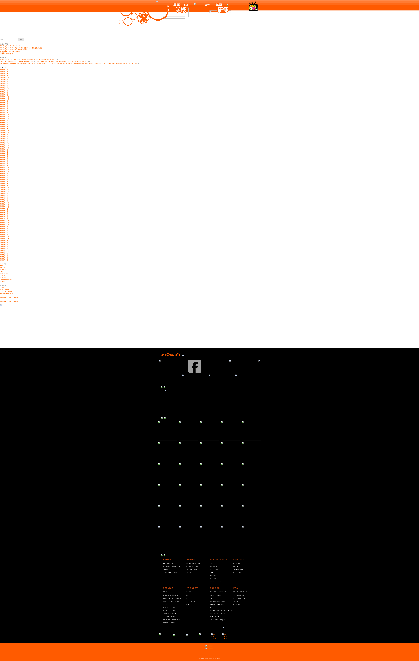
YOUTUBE (214, 575)
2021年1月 (4, 142)
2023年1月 (4, 112)
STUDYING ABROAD (170, 595)
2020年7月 (4, 154)
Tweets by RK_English (9, 297)
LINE (212, 563)
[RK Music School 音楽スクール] (202, 636)
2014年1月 (4, 234)
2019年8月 (4, 173)
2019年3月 (4, 181)
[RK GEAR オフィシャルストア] (225, 636)
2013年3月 (4, 244)
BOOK (2, 268)
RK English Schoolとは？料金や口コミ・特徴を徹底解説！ (22, 48)
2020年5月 (4, 158)
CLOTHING (190, 601)
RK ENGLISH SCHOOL (218, 592)
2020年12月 (4, 144)
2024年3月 (4, 93)
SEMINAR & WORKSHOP (172, 620)
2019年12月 (4, 167)
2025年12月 (4, 77)
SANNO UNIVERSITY (218, 604)
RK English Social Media (10, 46)
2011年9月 (4, 254)
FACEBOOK (214, 566)
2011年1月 (4, 260)
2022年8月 (4, 120)
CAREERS (237, 572)
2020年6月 (4, 156)
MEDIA (3, 272)
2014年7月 (4, 228)
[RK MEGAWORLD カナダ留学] (190, 637)
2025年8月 (4, 81)
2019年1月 (4, 185)
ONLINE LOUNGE (169, 613)
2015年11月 (4, 205)
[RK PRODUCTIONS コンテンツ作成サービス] (214, 636)
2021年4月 (4, 138)
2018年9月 (4, 193)
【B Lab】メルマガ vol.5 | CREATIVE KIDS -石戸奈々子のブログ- (61, 61)
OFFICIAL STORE (170, 623)
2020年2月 (4, 164)
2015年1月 (4, 219)
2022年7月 (4, 122)
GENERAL (237, 563)
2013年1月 (4, 248)
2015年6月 (4, 215)
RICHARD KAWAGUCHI (172, 566)
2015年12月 (4, 203)
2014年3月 (4, 232)
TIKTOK (213, 578)
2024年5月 (4, 91)
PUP (211, 598)
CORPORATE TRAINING (172, 598)
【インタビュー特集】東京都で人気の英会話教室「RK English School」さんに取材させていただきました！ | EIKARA (93, 63)
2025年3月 (4, 83)
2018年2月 (4, 195)
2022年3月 (4, 128)
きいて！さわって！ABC (9, 59)
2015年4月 (4, 217)
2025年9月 (4, 79)
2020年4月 (4, 160)
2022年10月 (4, 118)
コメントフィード (6, 291)
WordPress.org (6, 293)
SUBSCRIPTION (169, 616)
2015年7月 (4, 213)
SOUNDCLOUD (215, 582)
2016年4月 (4, 201)
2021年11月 (4, 132)
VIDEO (2, 281)
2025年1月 (4, 87)
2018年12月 (4, 187)
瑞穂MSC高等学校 (6, 54)
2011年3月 (4, 256)
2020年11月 (4, 146)
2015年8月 (4, 211)
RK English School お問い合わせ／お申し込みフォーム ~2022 (23, 63)
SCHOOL (3, 276)
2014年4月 (4, 230)
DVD (188, 598)
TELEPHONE (238, 569)
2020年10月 (4, 148)
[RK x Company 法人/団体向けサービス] (177, 637)
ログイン (3, 287)
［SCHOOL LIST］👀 (218, 620)
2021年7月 (4, 134)
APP (1, 266)
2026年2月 (4, 73)
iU (211, 607)
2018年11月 (4, 189)
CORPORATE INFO (170, 572)
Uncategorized (6, 279)
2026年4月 (4, 71)
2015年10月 (4, 207)
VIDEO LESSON (169, 607)
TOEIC (188, 572)
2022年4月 (4, 126)
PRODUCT (4, 274)
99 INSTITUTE (215, 616)
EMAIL (235, 566)
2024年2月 (4, 95)
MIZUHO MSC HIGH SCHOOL (221, 610)
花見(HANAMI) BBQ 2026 (10, 52)
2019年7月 (4, 175)
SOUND (3, 277)
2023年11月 (4, 99)
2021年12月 (4, 130)
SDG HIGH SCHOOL (217, 613)
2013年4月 (4, 242)
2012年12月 (4, 250)
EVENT (3, 270)
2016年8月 (4, 199)
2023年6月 (4, 105)
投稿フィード (4, 289)
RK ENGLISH (168, 563)
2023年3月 (4, 111)
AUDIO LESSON (169, 610)
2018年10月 (4, 191)
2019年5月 (4, 177)
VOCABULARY (191, 569)
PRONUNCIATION (193, 563)
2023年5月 (4, 107)
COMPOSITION (192, 566)
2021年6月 (4, 136)
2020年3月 (4, 162)
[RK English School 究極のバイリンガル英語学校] (163, 637)
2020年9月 (4, 150)
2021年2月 (4, 140)
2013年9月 (4, 240)
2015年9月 (4, 209)
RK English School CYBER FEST (13, 50)
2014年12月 (4, 221)
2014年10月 (4, 224)
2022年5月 (4, 124)
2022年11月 (4, 116)
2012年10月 (4, 252)
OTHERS (236, 604)
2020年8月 (4, 152)
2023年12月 (4, 97)
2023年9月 (4, 101)
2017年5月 (4, 197)
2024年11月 (4, 89)
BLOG (165, 604)
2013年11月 (4, 236)
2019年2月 (4, 183)
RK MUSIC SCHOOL (217, 601)
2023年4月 (4, 109)
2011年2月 (4, 258)
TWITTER (213, 572)
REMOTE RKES (216, 595)
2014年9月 (4, 226)
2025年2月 (4, 85)
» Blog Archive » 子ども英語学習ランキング (38, 59)
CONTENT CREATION (171, 601)
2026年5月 (4, 69)
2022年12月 (4, 114)
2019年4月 (4, 179)
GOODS (189, 604)
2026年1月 (4, 75)
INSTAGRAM (214, 569)
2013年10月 (4, 238)
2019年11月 (4, 169)
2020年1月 (4, 166)
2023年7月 (4, 103)
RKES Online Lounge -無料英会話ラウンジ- (17, 61)
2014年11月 (4, 222)
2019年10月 (4, 171)
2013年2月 (4, 246)
